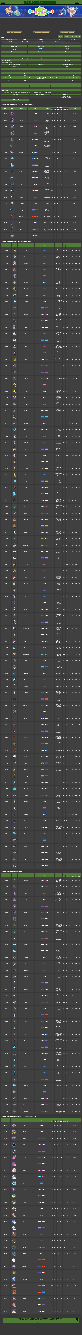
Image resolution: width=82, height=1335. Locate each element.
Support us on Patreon (41, 1322)
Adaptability (58, 572)
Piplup (26, 596)
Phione (26, 673)
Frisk (59, 584)
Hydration (47, 146)
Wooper (21, 158)
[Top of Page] (77, 1319)
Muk (26, 352)
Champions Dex (41, 43)
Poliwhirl (26, 301)
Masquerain (26, 545)
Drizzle (58, 475)
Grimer (26, 346)
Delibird (26, 532)
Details (60, 36)
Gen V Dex (72, 39)
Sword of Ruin (47, 235)
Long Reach (59, 757)
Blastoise (26, 263)
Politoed (26, 474)
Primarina (26, 782)
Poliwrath (26, 308)
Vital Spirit (58, 531)
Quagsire (21, 165)
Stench (46, 128)
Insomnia (47, 170)
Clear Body (58, 313)
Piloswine (26, 526)
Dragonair (26, 442)
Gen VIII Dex (25, 39)
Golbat (24, 1144)
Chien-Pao (21, 235)
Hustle (58, 532)
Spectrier (21, 222)
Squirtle (26, 250)
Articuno (21, 152)
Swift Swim (46, 177)
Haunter (26, 372)
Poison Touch (59, 347)
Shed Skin (46, 113)
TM (72, 36)
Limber (58, 788)
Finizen (26, 833)
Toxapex (26, 795)
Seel (26, 333)
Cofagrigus (24, 1253)
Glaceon (26, 647)
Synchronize (59, 455)
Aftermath (58, 614)
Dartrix (26, 763)
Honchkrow (21, 190)
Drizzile (26, 808)
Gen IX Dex (9, 39)
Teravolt (58, 718)
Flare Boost (58, 616)
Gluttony (59, 359)
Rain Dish (47, 178)
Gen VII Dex (41, 39)
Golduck (26, 288)
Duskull (26, 583)
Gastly (26, 365)
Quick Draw (58, 326)
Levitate (47, 125)
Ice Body (59, 334)
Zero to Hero (59, 840)
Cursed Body (59, 378)
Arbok (21, 120)
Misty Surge (47, 141)
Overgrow (58, 756)
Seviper (21, 184)
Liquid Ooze (58, 314)
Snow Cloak (47, 152)
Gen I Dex (57, 41)
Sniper (58, 802)
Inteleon (26, 814)
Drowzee (26, 385)
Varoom (26, 846)
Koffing (21, 126)
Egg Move (78, 36)
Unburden (58, 615)
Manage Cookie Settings (56, 1318)
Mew (26, 455)
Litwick (26, 692)
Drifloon (26, 615)
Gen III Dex (25, 41)
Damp (47, 157)
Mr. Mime (25, 1170)
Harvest (58, 745)
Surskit (21, 177)
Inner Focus (58, 386)
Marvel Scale (59, 436)
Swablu (26, 551)
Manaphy (26, 679)
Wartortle (26, 256)
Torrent (46, 209)
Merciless (58, 787)
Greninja (21, 210)
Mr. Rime (24, 1298)
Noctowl (26, 468)
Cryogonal (21, 203)
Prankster (47, 172)
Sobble (26, 801)
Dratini (26, 436)
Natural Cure (59, 551)
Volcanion (21, 216)
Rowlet (26, 756)
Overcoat (58, 846)
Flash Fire (58, 691)
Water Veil (58, 833)
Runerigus (24, 1304)
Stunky (26, 634)
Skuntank (26, 641)
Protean (47, 210)
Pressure (47, 151)
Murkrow (21, 171)
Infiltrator (47, 184)
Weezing (21, 133)
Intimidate (47, 112)
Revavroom (26, 852)
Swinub (26, 519)
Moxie (47, 191)
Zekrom (26, 718)
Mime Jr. (24, 1221)
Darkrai (21, 197)
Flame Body (58, 692)
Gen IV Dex (9, 41)
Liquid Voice (58, 783)
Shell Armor (58, 417)
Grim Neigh (46, 222)
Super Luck (47, 171)
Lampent (26, 699)
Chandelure (26, 705)
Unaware (47, 159)
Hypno (26, 391)
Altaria (26, 558)
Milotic (26, 577)
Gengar (26, 378)
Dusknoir (26, 660)
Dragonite (26, 449)
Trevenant (26, 743)
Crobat (24, 1189)
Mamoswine (26, 654)
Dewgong (26, 340)
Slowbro (26, 327)
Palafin (26, 840)
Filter (59, 853)
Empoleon (26, 609)
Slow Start (58, 847)
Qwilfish (26, 506)
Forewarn (58, 385)
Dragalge (26, 737)
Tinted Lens (58, 463)
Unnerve (47, 114)
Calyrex (21, 229)
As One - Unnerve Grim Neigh (47, 229)
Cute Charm (58, 578)
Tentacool (26, 314)
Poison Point (59, 487)
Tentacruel (26, 320)
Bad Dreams (47, 197)
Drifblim (26, 622)
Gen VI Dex (57, 39)
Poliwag (26, 295)
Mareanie (26, 788)
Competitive (58, 577)
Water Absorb (47, 145)
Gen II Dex (41, 41)
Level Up (66, 36)
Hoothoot (26, 461)
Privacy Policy (45, 1318)
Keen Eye (58, 461)
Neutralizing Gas (47, 127)
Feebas (26, 570)
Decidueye (26, 769)
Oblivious (58, 518)
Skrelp (26, 731)
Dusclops (26, 590)
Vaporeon (21, 145)
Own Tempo (58, 327)
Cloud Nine (58, 282)
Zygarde (24, 1285)
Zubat (24, 1138)
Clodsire (26, 859)
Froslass (26, 667)
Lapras (26, 417)
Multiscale (58, 449)
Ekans (21, 113)
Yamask (24, 1240)
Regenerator (59, 789)
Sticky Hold (58, 346)
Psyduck (26, 282)
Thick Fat (58, 332)
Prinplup (26, 602)
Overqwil (26, 827)
